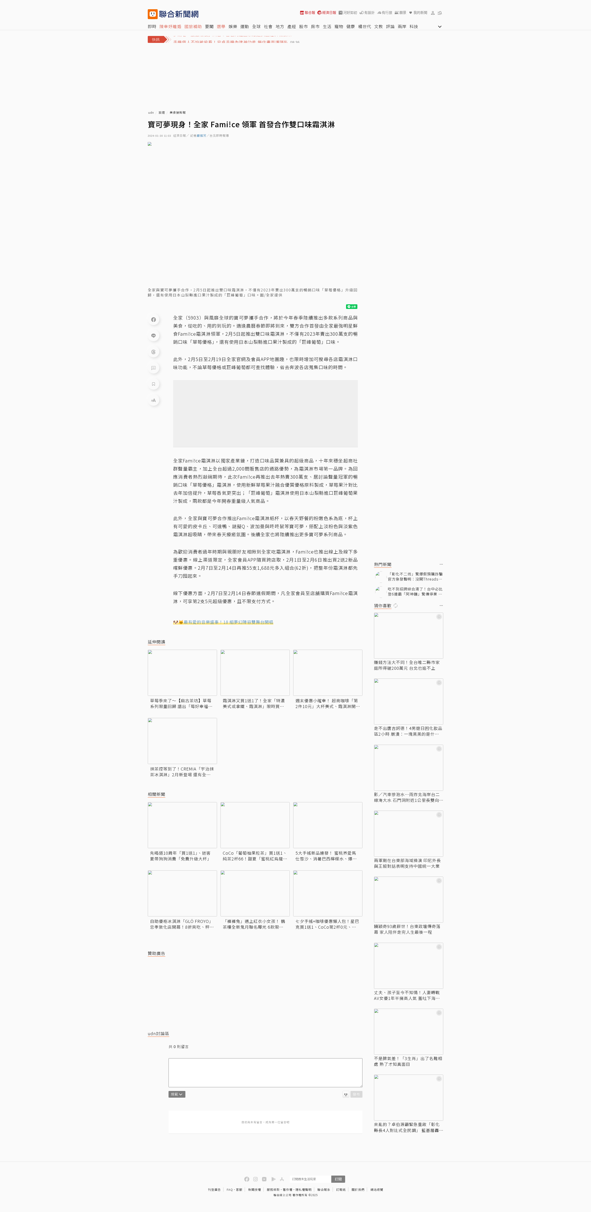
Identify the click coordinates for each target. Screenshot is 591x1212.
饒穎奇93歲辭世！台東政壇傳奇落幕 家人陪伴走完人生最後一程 (407, 929)
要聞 (209, 26)
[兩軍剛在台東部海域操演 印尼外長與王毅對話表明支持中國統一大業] (408, 834)
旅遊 (162, 112)
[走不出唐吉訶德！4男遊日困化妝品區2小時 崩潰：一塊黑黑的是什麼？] (408, 702)
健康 (350, 26)
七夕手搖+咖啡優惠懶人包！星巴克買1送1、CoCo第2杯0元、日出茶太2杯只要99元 (327, 924)
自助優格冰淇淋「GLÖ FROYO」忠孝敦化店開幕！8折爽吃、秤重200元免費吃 (182, 924)
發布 (356, 1094)
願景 (402, 13)
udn (151, 112)
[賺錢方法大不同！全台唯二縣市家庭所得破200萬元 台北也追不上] (408, 636)
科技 (414, 26)
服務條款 (273, 1189)
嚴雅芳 (201, 135)
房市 (315, 26)
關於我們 (358, 1189)
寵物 (339, 26)
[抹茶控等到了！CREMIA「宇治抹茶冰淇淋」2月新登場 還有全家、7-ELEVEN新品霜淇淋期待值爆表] (182, 741)
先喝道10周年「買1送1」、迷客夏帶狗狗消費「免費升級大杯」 (180, 856)
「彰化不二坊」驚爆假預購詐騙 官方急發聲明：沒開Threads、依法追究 (415, 576)
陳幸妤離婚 (170, 26)
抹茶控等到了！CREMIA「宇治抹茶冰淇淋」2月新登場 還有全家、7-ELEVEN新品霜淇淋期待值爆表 (182, 771)
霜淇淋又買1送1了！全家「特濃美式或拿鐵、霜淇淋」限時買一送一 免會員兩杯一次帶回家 (254, 703)
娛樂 (233, 26)
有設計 (369, 13)
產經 (291, 26)
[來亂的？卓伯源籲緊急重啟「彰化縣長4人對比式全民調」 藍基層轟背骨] (408, 1098)
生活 (327, 26)
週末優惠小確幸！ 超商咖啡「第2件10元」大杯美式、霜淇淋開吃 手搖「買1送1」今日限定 (328, 703)
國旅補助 (193, 26)
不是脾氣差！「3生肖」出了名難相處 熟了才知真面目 (408, 1061)
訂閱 (338, 1178)
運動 (244, 26)
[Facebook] (153, 319)
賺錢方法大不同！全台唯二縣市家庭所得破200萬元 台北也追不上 (407, 665)
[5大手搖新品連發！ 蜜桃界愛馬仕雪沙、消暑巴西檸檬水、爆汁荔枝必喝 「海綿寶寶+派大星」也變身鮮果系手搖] (327, 825)
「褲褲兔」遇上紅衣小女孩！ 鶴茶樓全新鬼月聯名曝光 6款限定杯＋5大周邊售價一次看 (254, 924)
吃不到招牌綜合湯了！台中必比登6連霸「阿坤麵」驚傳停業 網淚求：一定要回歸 (415, 591)
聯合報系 (323, 1189)
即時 (152, 26)
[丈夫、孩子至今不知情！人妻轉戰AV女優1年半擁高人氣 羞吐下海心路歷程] (408, 966)
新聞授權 (254, 1189)
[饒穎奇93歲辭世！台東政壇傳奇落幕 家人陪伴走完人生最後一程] (408, 900)
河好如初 (350, 13)
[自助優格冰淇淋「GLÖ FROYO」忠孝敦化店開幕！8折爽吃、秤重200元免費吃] (182, 893)
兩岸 (402, 26)
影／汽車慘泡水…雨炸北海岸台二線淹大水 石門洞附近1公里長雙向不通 (407, 797)
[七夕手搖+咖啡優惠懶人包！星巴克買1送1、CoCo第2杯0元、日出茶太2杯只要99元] (327, 893)
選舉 (221, 26)
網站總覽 (376, 1189)
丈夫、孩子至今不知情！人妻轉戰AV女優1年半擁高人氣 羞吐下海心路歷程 (407, 995)
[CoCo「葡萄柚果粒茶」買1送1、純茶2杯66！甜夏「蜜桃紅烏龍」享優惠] (255, 825)
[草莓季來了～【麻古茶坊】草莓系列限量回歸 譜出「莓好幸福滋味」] (182, 673)
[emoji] (346, 1094)
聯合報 (310, 13)
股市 (303, 26)
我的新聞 (420, 13)
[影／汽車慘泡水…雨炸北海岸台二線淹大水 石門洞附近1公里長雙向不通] (408, 768)
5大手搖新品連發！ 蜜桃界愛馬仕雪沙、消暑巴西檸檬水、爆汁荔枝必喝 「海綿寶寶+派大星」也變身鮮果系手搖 (326, 856)
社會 (268, 26)
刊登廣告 (214, 1189)
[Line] (153, 335)
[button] (432, 12)
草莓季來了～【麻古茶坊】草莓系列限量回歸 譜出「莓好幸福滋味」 (181, 703)
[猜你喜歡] (441, 605)
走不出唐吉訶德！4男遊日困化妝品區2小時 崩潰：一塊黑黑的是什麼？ (408, 731)
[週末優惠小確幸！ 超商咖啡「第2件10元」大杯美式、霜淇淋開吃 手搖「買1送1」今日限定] (327, 673)
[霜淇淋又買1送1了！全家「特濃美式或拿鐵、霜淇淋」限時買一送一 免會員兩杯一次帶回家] (255, 673)
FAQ (230, 1189)
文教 (378, 26)
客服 (239, 1189)
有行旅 (387, 13)
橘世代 (364, 26)
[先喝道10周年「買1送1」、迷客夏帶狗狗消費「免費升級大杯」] (182, 825)
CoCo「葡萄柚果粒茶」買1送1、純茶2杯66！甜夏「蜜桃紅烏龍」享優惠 (255, 856)
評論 (390, 26)
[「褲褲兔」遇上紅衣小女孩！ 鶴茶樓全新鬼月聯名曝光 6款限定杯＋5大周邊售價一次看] (255, 893)
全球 (256, 26)
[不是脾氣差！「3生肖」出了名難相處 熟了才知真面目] (408, 1032)
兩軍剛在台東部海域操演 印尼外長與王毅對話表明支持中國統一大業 (407, 863)
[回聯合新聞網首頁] (153, 14)
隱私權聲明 (304, 1189)
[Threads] (153, 351)
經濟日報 (329, 13)
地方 (280, 26)
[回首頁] (179, 14)
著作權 (287, 1189)
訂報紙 (341, 1189)
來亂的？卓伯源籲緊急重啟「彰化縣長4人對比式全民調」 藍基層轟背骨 (407, 1127)
